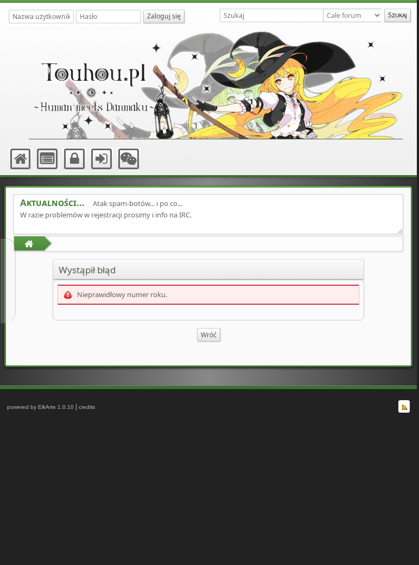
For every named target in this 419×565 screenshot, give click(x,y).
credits (87, 407)
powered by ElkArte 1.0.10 (40, 407)
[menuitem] (21, 159)
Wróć (209, 334)
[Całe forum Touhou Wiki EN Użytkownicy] (353, 15)
